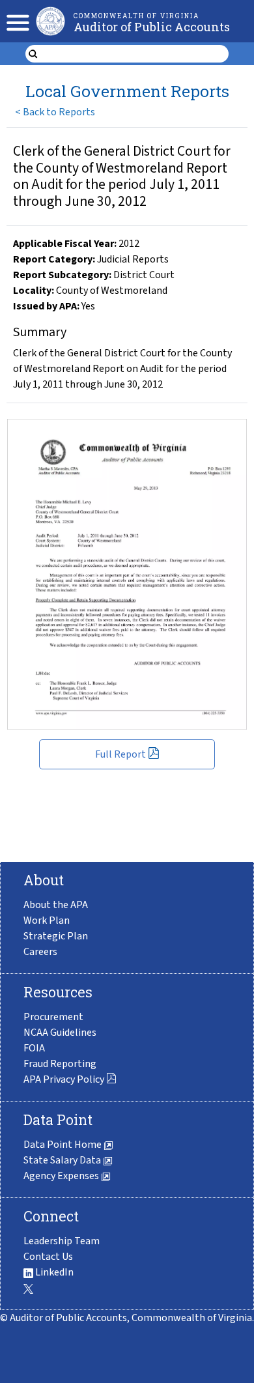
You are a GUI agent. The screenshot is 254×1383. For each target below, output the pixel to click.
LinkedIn (53, 1272)
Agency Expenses (62, 1176)
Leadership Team (61, 1241)
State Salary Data (63, 1160)
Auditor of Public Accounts (152, 27)
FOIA (34, 1048)
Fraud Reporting (59, 1064)
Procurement (53, 1017)
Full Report (120, 754)
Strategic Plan (55, 936)
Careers (40, 952)
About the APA (55, 905)
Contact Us (48, 1256)
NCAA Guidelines (59, 1032)
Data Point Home (63, 1144)
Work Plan (46, 920)
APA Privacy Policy (63, 1079)
